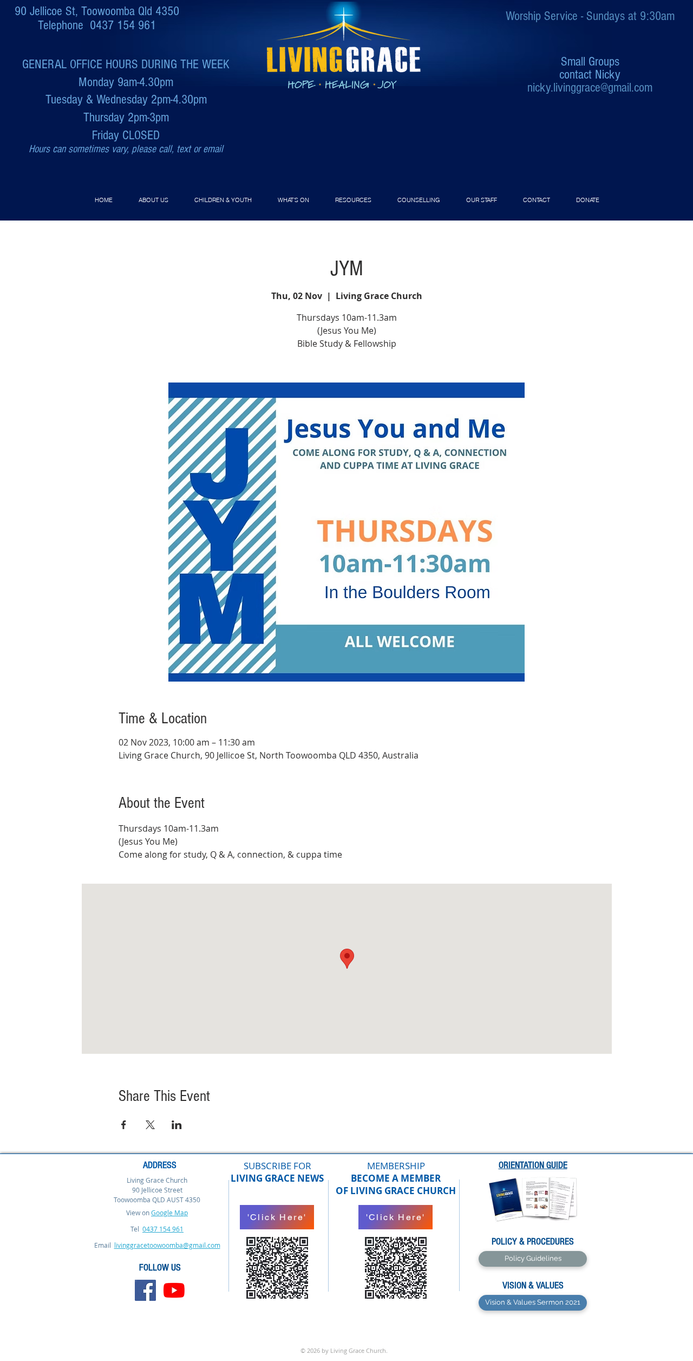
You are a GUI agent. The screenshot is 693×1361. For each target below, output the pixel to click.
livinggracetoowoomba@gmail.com (167, 1245)
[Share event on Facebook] (124, 1124)
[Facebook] (145, 1290)
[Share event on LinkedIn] (177, 1124)
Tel (135, 1228)
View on (137, 1212)
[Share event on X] (150, 1124)
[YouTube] (174, 1290)
